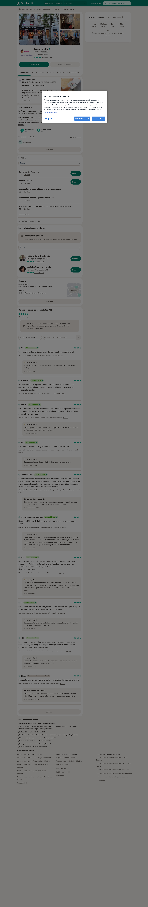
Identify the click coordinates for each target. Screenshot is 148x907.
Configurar (48, 119)
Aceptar (98, 118)
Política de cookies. (50, 112)
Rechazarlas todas (82, 118)
